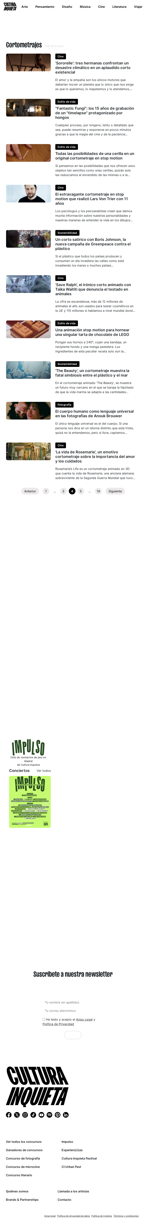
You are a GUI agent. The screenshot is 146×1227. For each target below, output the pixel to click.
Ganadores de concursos (24, 1150)
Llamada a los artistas (73, 1191)
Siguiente (115, 491)
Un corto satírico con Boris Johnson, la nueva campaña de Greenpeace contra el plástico (93, 244)
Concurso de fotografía (23, 1158)
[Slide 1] (28, 825)
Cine (101, 7)
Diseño (67, 7)
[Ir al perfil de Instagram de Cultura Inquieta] (25, 1115)
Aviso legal (50, 1215)
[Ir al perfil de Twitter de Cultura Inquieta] (17, 1115)
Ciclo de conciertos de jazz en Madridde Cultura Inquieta (28, 761)
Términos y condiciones (126, 1215)
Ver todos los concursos (24, 1142)
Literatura (119, 7)
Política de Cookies (101, 1215)
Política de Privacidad (58, 1024)
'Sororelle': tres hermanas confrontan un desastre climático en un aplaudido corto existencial (92, 68)
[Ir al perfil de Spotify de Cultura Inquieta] (49, 1115)
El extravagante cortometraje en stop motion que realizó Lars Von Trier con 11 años (91, 199)
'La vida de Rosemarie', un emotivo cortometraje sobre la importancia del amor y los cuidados (95, 456)
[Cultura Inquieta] (10, 7)
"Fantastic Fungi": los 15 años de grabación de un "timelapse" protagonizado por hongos (94, 113)
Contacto (64, 1200)
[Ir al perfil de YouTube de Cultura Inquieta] (41, 1115)
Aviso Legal (84, 1019)
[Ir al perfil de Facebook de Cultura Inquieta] (9, 1115)
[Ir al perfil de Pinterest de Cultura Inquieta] (57, 1115)
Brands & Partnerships (22, 1200)
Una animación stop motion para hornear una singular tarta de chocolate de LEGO (92, 332)
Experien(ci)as (72, 1150)
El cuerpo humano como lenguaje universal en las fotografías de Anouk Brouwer (94, 413)
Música (85, 7)
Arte (24, 7)
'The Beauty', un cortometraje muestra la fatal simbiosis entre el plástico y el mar (92, 373)
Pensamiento (44, 7)
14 (98, 491)
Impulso (67, 1142)
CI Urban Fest (71, 1167)
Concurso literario (19, 1175)
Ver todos (44, 771)
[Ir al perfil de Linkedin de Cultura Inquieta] (66, 1115)
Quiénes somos (17, 1191)
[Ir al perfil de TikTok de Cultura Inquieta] (33, 1115)
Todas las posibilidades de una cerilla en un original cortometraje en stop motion (94, 155)
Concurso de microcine (23, 1167)
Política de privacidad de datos (73, 1215)
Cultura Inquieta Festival (79, 1158)
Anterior (30, 491)
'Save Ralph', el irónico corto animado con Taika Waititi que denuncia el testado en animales (93, 289)
